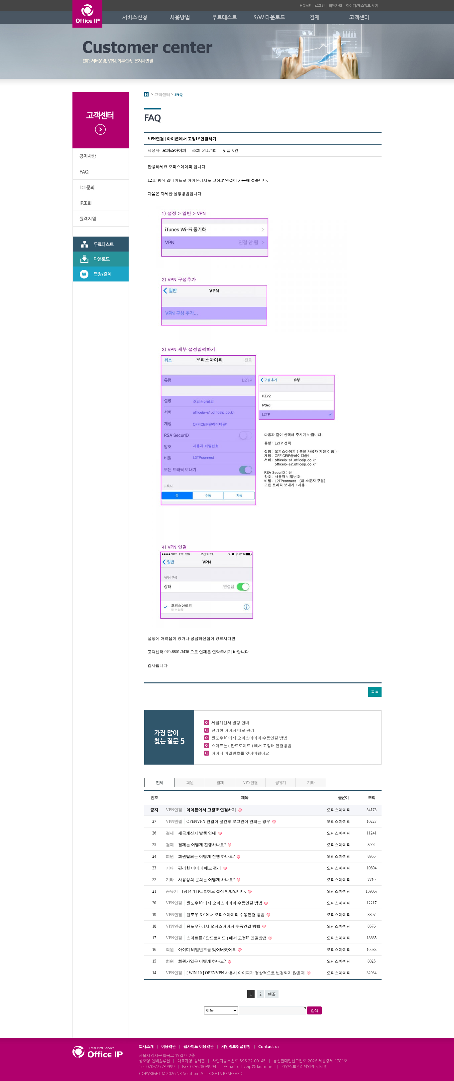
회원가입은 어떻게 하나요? (202, 961)
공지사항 (100, 156)
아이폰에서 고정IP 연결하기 (211, 810)
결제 (314, 17)
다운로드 (100, 259)
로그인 (320, 6)
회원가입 (335, 6)
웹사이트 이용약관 (198, 1047)
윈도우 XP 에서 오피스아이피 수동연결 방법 (226, 914)
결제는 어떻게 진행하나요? (202, 844)
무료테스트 (224, 17)
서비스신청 (134, 17)
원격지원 (100, 219)
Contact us (269, 1047)
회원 (189, 782)
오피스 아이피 (87, 14)
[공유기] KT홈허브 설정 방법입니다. (214, 891)
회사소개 (146, 1047)
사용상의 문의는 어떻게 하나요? (207, 879)
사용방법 (180, 17)
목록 (375, 691)
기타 (310, 782)
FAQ (100, 172)
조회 (371, 797)
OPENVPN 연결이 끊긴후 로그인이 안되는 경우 (228, 821)
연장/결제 (100, 274)
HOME (305, 6)
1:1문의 (100, 187)
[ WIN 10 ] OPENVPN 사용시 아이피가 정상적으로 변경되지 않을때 (246, 973)
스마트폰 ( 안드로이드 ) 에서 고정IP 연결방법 (251, 745)
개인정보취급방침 (236, 1047)
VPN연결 (250, 782)
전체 (159, 782)
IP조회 (100, 203)
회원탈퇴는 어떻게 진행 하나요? (207, 856)
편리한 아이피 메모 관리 (232, 730)
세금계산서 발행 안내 (230, 722)
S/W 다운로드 (269, 17)
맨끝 (272, 994)
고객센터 (359, 17)
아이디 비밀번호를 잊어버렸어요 (240, 753)
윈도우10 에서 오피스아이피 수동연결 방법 (249, 738)
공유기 (280, 782)
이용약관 (168, 1047)
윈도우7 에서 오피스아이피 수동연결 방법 (223, 926)
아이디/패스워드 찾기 (362, 6)
